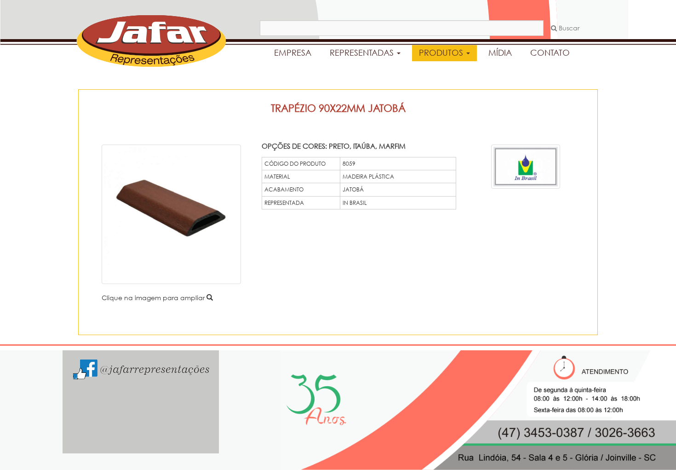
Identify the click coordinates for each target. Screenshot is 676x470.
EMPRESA (292, 52)
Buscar (568, 27)
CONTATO (550, 52)
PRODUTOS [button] (442, 52)
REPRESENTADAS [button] (363, 52)
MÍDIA (500, 52)
